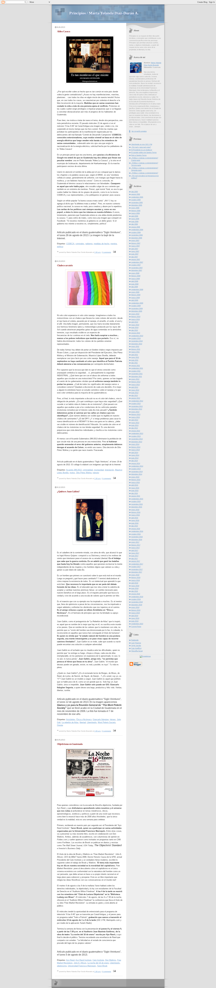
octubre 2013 (136, 436)
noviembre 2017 (137, 569)
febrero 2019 (135, 610)
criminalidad (88, 470)
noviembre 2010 (137, 341)
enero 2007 (135, 240)
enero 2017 (135, 542)
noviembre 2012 (137, 406)
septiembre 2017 (137, 564)
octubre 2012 (136, 403)
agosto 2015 (135, 496)
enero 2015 (135, 477)
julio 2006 (134, 224)
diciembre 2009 (136, 311)
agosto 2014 (135, 463)
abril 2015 (134, 485)
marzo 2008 (135, 278)
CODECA (70, 244)
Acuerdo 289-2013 (74, 470)
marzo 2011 (135, 352)
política (60, 246)
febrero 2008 (135, 276)
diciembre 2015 (136, 507)
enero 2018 (135, 575)
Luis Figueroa (136, 643)
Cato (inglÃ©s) (136, 648)
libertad (83, 722)
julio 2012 (134, 395)
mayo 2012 (135, 390)
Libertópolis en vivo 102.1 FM (141, 144)
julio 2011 (134, 363)
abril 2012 (134, 387)
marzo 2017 (135, 548)
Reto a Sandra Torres (139, 155)
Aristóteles (70, 719)
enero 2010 (135, 314)
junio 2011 (134, 360)
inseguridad (99, 470)
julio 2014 (134, 461)
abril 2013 (134, 420)
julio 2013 (134, 428)
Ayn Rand (70, 960)
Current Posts (136, 626)
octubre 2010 (136, 338)
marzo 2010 (135, 319)
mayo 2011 (135, 357)
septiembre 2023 (137, 624)
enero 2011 (135, 346)
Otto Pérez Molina (84, 473)
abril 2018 (134, 583)
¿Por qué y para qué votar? (141, 147)
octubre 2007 (136, 265)
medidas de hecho (101, 244)
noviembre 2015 (137, 504)
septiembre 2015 (137, 499)
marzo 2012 (135, 384)
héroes (113, 719)
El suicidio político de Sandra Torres (144, 152)
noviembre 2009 (137, 308)
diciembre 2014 (136, 474)
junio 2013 (134, 425)
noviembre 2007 (137, 268)
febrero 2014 (135, 447)
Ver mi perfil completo (139, 131)
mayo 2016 (135, 520)
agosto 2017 (135, 561)
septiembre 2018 (137, 597)
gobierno (89, 244)
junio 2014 (134, 458)
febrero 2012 (135, 382)
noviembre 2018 (137, 602)
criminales (80, 244)
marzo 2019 (135, 613)
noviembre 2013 (137, 439)
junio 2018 (134, 588)
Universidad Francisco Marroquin (82, 966)
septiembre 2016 (137, 531)
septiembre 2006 (137, 229)
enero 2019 (135, 607)
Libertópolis (92, 722)
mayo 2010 (135, 325)
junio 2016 (134, 523)
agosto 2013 (135, 431)
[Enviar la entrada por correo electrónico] (114, 252)
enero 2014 (135, 444)
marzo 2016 (135, 515)
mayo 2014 (135, 455)
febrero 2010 (135, 316)
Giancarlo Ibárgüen (101, 719)
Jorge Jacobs (136, 645)
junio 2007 (134, 254)
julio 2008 (134, 287)
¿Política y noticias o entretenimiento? (144, 173)
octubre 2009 (136, 306)
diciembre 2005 (136, 205)
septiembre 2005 (137, 197)
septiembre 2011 (137, 368)
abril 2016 (134, 518)
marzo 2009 (135, 297)
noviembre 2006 (137, 235)
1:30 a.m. (97, 252)
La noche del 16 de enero (98, 963)
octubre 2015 (136, 501)
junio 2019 (134, 621)
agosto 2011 (135, 365)
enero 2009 (135, 292)
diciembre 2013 (136, 442)
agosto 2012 (135, 398)
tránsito (96, 473)
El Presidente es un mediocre (141, 150)
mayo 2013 (135, 423)
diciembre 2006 (136, 238)
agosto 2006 (135, 227)
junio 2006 (134, 221)
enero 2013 (135, 412)
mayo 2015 (135, 488)
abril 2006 (134, 216)
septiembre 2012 (137, 401)
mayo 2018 (135, 586)
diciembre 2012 (136, 409)
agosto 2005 (135, 194)
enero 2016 (135, 510)
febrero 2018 (135, 577)
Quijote (60, 725)
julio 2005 (134, 192)
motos (72, 473)
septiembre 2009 (137, 303)
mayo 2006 (135, 219)
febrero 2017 (135, 545)
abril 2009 (134, 300)
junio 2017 (134, 556)
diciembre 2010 (136, 344)
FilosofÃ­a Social (137, 651)
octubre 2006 (136, 232)
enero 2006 (135, 208)
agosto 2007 (135, 259)
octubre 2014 (136, 469)
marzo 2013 (135, 417)
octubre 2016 (136, 534)
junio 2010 (134, 327)
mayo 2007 (135, 251)
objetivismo (62, 966)
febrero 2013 (135, 414)
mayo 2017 (135, 553)
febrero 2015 (135, 480)
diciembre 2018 (136, 605)
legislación (109, 470)
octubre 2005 (136, 200)
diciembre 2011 (136, 376)
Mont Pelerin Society (106, 722)
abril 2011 (134, 355)
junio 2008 (134, 284)
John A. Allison (80, 963)
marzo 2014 (135, 450)
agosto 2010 (135, 333)
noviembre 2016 (137, 537)
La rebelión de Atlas (70, 722)
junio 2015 (134, 490)
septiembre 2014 (137, 466)
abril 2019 (134, 616)
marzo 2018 (135, 580)
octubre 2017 (136, 567)
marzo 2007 (135, 246)
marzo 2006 (135, 213)
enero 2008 (135, 273)
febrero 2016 (135, 512)
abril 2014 (134, 452)
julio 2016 (134, 526)
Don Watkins (110, 960)
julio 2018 (134, 591)
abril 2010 (134, 322)
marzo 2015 (135, 482)
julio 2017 (134, 558)
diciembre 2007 (136, 270)
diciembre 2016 (136, 539)
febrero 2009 (135, 295)
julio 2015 (134, 493)
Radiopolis (135, 640)
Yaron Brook (102, 966)
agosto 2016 (135, 529)
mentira (113, 244)
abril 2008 (134, 281)
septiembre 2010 (137, 336)
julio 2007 (134, 257)
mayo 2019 (135, 618)
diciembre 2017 (136, 572)
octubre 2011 (135, 371)
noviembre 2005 (137, 202)
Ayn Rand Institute (83, 960)
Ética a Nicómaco (84, 719)
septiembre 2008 (137, 289)
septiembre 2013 (137, 433)
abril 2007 (134, 249)
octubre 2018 (136, 599)
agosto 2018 (135, 594)
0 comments (106, 252)
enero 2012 (135, 379)
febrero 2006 (135, 210)
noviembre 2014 (137, 471)
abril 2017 (134, 550)
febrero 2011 (135, 349)
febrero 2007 (135, 243)
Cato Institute (98, 960)
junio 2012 (134, 393)
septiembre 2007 (137, 262)
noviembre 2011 (137, 374)
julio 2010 (134, 330)
